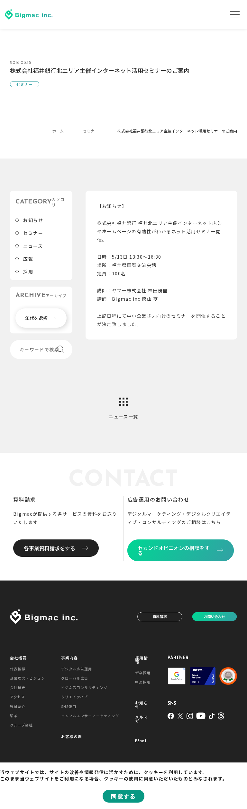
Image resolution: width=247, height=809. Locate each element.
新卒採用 (143, 672)
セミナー (33, 233)
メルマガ (141, 719)
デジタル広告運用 (76, 668)
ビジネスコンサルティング (84, 687)
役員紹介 (17, 706)
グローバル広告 (74, 678)
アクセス (17, 696)
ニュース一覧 (123, 416)
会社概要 (18, 658)
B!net (141, 741)
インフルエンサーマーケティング (90, 715)
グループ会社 (21, 724)
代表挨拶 (17, 668)
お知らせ (33, 220)
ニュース (33, 246)
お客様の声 (71, 736)
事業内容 (69, 658)
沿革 (14, 715)
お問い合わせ (214, 616)
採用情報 (141, 660)
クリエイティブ (74, 696)
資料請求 (160, 616)
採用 (28, 271)
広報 (28, 258)
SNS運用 (69, 706)
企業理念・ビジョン (27, 678)
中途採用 (143, 681)
